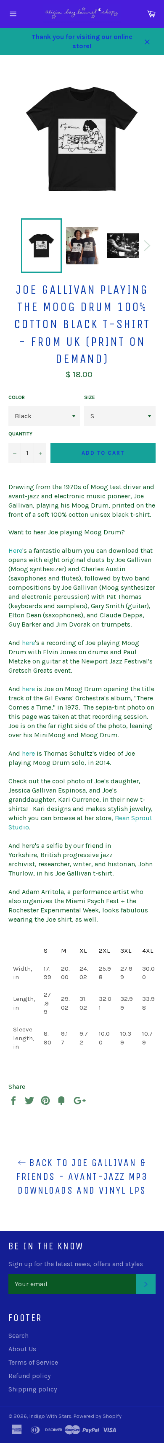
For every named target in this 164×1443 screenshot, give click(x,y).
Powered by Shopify (98, 1416)
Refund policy (29, 1376)
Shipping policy (32, 1389)
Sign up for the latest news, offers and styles (75, 1264)
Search (18, 1335)
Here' (16, 550)
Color (16, 397)
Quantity (20, 434)
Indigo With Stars (50, 1416)
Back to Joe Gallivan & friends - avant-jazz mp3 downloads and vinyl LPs (82, 1176)
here (28, 643)
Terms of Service (33, 1362)
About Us (22, 1349)
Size (89, 397)
